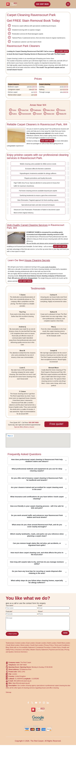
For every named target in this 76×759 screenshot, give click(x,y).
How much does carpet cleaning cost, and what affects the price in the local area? (37, 554)
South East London (36, 645)
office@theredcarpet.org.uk (22, 681)
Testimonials (10, 643)
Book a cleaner (29, 427)
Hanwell (39, 114)
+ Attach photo (12, 634)
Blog (7, 647)
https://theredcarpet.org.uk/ (21, 683)
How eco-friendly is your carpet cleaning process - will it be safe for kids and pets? (37, 507)
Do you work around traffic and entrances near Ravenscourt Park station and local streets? (37, 516)
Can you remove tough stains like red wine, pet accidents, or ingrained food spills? (37, 544)
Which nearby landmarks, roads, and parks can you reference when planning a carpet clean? (37, 535)
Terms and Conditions (62, 645)
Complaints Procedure (43, 647)
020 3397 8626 (42, 4)
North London (51, 643)
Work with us (14, 647)
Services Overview (20, 652)
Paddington (37, 110)
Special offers (18, 427)
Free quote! (56, 423)
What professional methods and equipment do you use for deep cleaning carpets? (37, 470)
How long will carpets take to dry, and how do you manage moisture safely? (37, 563)
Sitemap (8, 692)
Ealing (14, 114)
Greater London (41, 643)
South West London (12, 645)
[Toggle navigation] (68, 4)
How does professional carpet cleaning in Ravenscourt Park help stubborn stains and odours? (37, 460)
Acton (14, 110)
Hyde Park (24, 110)
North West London (63, 643)
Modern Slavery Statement (39, 649)
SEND (65, 633)
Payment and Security (56, 649)
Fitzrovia (62, 110)
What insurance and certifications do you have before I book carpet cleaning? (37, 498)
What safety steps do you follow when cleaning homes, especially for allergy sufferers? (37, 581)
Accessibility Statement (27, 647)
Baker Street (50, 110)
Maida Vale (50, 114)
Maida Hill (63, 114)
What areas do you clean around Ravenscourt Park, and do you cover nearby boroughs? (37, 526)
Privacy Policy (48, 645)
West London (25, 645)
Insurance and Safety (22, 649)
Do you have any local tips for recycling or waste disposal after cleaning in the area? (37, 572)
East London (30, 643)
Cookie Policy (56, 647)
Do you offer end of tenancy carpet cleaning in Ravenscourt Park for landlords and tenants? (37, 479)
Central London (20, 643)
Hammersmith (26, 114)
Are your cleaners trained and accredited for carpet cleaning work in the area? (37, 488)
